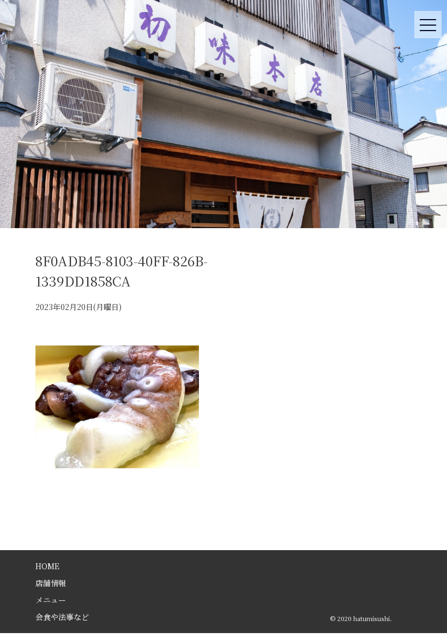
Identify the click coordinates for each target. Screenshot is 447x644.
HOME (47, 565)
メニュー (50, 599)
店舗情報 (50, 582)
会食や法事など (62, 616)
